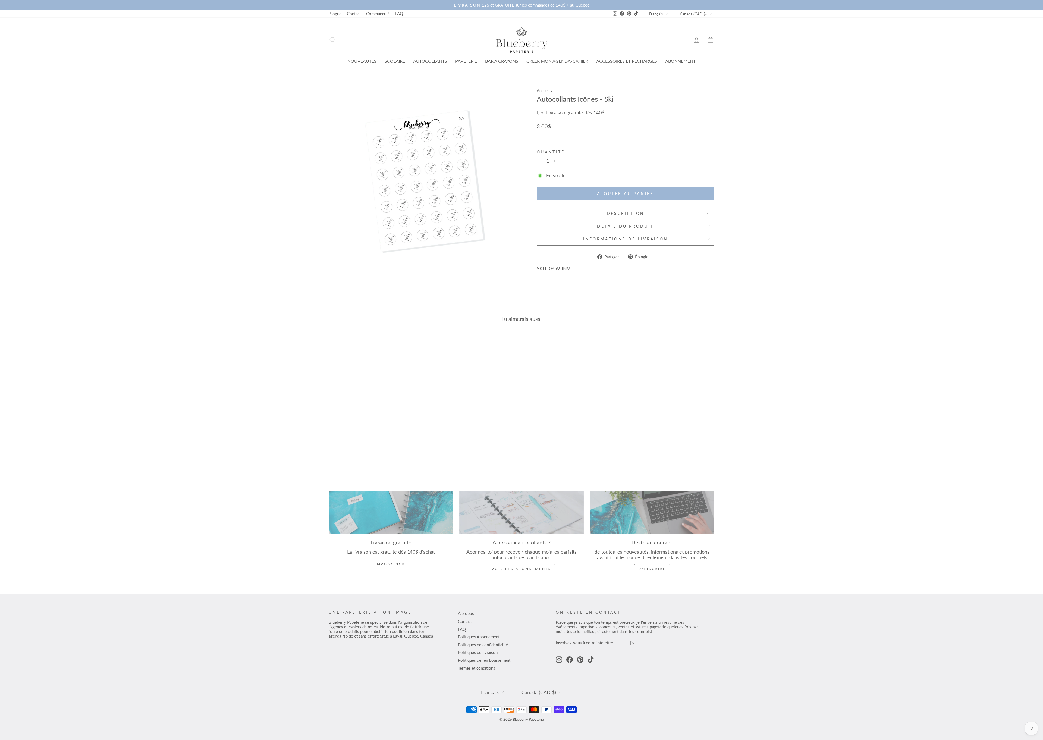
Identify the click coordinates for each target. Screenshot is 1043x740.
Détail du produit (625, 226)
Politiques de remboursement (484, 660)
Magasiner (391, 564)
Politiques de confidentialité (483, 644)
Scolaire (395, 61)
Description (626, 213)
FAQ (399, 13)
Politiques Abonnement (478, 636)
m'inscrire (652, 569)
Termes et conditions (476, 668)
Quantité (551, 152)
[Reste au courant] (652, 512)
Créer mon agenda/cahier (557, 61)
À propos (466, 613)
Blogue (335, 13)
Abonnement (680, 61)
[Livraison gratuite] (391, 512)
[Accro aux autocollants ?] (521, 512)
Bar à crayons (501, 61)
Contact (354, 13)
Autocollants (430, 61)
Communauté (378, 13)
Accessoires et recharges (626, 61)
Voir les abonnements (521, 569)
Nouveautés (361, 61)
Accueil (543, 90)
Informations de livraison (625, 239)
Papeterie (466, 61)
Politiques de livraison (478, 652)
